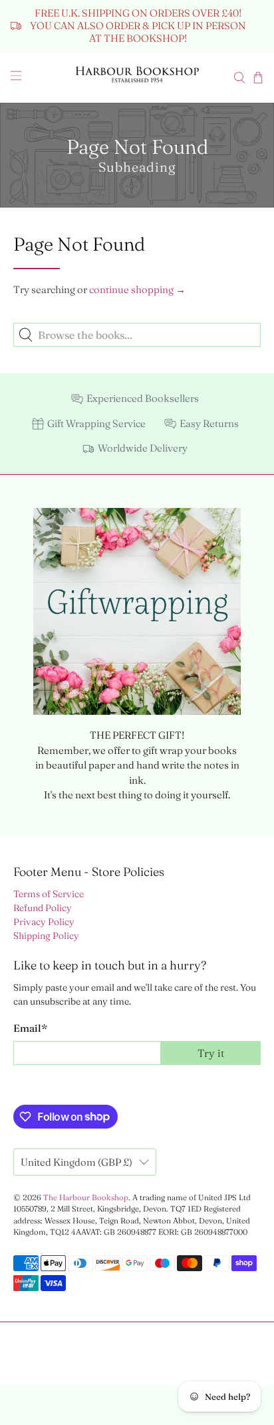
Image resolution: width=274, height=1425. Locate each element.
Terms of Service (48, 894)
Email (30, 1028)
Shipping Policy (46, 936)
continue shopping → (137, 289)
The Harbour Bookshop (85, 1197)
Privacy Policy (43, 922)
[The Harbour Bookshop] (137, 78)
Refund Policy (42, 908)
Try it (211, 1053)
